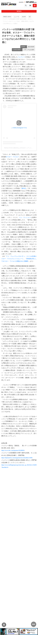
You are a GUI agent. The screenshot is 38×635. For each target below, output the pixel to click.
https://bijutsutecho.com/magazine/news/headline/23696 (16, 457)
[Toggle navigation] (26, 5)
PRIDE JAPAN (7, 16)
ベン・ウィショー (25, 217)
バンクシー (21, 57)
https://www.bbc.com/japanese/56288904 (12, 450)
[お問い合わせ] (30, 5)
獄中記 (24, 188)
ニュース (16, 16)
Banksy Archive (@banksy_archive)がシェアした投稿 (19, 148)
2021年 (24, 16)
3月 (30, 16)
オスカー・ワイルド (12, 157)
